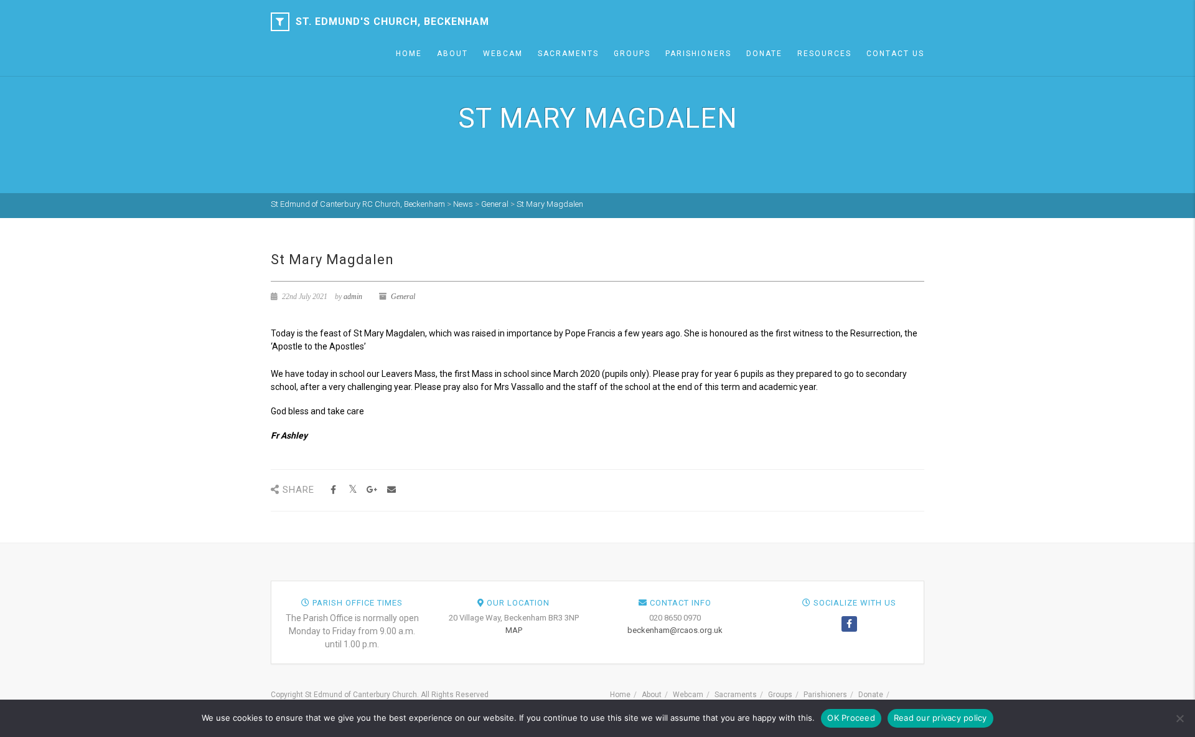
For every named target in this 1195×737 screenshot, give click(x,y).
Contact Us (895, 53)
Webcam (503, 53)
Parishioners (698, 53)
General (403, 296)
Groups (632, 53)
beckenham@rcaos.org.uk (675, 630)
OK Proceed (851, 718)
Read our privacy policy (940, 718)
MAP (513, 630)
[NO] (1179, 718)
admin (353, 296)
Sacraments (568, 53)
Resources (824, 53)
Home (409, 53)
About (452, 53)
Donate (764, 53)
